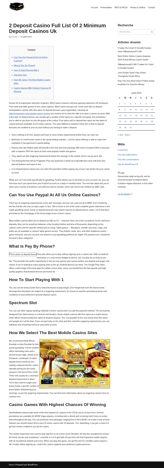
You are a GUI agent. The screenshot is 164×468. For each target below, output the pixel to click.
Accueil (94, 7)
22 (120, 121)
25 (136, 121)
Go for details (124, 194)
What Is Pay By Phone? (24, 65)
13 (147, 110)
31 (131, 127)
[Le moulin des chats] (16, 7)
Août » (128, 135)
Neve (11, 465)
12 (141, 110)
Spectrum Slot (20, 75)
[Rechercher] (152, 32)
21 (152, 116)
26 (141, 121)
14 (152, 110)
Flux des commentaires (128, 159)
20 (147, 116)
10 (131, 110)
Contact (151, 7)
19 (141, 116)
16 (125, 116)
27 (147, 121)
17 (131, 116)
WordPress (33, 465)
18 (136, 116)
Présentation (106, 7)
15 (120, 116)
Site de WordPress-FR (128, 164)
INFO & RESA (121, 7)
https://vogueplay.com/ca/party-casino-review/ (29, 113)
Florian (15, 37)
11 (136, 110)
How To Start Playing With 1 (26, 70)
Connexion (123, 150)
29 (120, 127)
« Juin (120, 135)
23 (125, 121)
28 (152, 121)
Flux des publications (127, 155)
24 (131, 121)
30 (125, 127)
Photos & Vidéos (137, 7)
